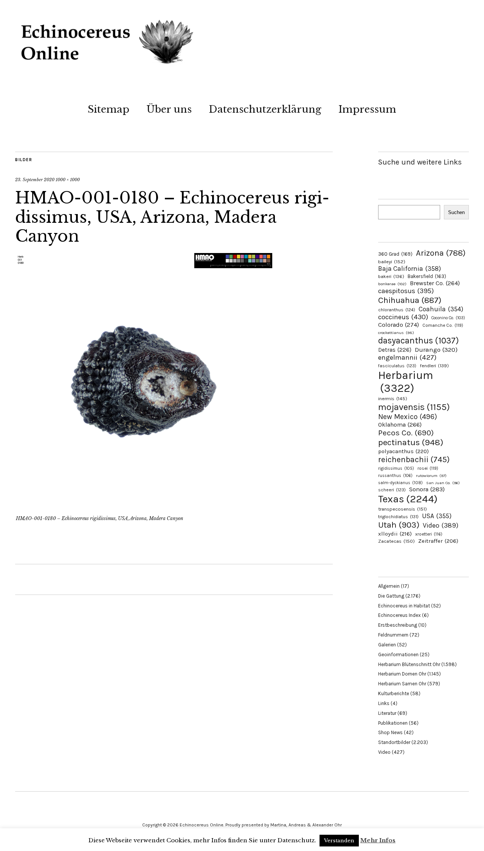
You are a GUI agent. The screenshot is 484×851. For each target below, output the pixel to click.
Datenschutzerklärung (265, 109)
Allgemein (389, 586)
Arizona (440, 253)
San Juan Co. (443, 482)
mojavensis (414, 407)
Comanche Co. (442, 325)
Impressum (367, 109)
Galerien (387, 645)
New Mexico (407, 416)
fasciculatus (397, 365)
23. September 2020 (34, 179)
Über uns (169, 109)
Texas (407, 499)
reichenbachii (414, 459)
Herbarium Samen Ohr (402, 683)
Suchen (456, 212)
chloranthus (396, 309)
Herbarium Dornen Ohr (402, 674)
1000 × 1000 (68, 179)
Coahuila (441, 309)
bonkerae (392, 283)
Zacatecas (396, 541)
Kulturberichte (393, 693)
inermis (392, 398)
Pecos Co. (406, 432)
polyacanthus (403, 451)
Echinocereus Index (399, 615)
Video (440, 526)
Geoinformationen (398, 654)
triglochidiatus (398, 516)
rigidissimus (396, 468)
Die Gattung (391, 596)
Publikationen (393, 723)
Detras (394, 349)
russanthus (395, 475)
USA (436, 516)
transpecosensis (402, 509)
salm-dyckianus (400, 482)
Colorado (398, 324)
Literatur (387, 713)
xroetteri (428, 534)
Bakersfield (427, 276)
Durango (436, 349)
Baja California (409, 268)
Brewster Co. (435, 283)
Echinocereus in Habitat (404, 606)
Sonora (427, 489)
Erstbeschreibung (397, 625)
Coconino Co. (448, 317)
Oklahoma (400, 424)
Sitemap (108, 109)
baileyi (391, 261)
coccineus (403, 317)
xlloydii (395, 533)
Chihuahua (409, 300)
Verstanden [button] (339, 840)
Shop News (390, 732)
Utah (398, 525)
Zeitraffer (438, 541)
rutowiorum (431, 475)
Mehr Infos (378, 840)
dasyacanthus (418, 340)
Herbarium (405, 381)
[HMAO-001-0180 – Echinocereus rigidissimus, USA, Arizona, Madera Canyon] (143, 508)
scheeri (392, 489)
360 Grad (395, 254)
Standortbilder (394, 742)
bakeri (391, 276)
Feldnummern (393, 635)
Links (383, 703)
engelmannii (407, 357)
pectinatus (410, 442)
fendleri (434, 365)
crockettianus (396, 332)
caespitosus (406, 291)
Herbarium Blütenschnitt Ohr (409, 664)
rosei (427, 468)
